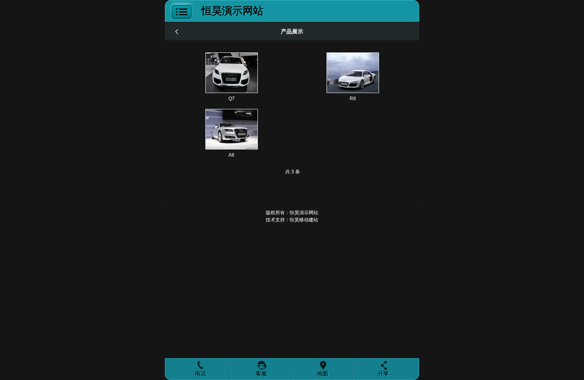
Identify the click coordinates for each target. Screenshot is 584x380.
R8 (353, 98)
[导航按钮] (180, 20)
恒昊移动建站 (304, 220)
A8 (231, 155)
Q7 (231, 98)
